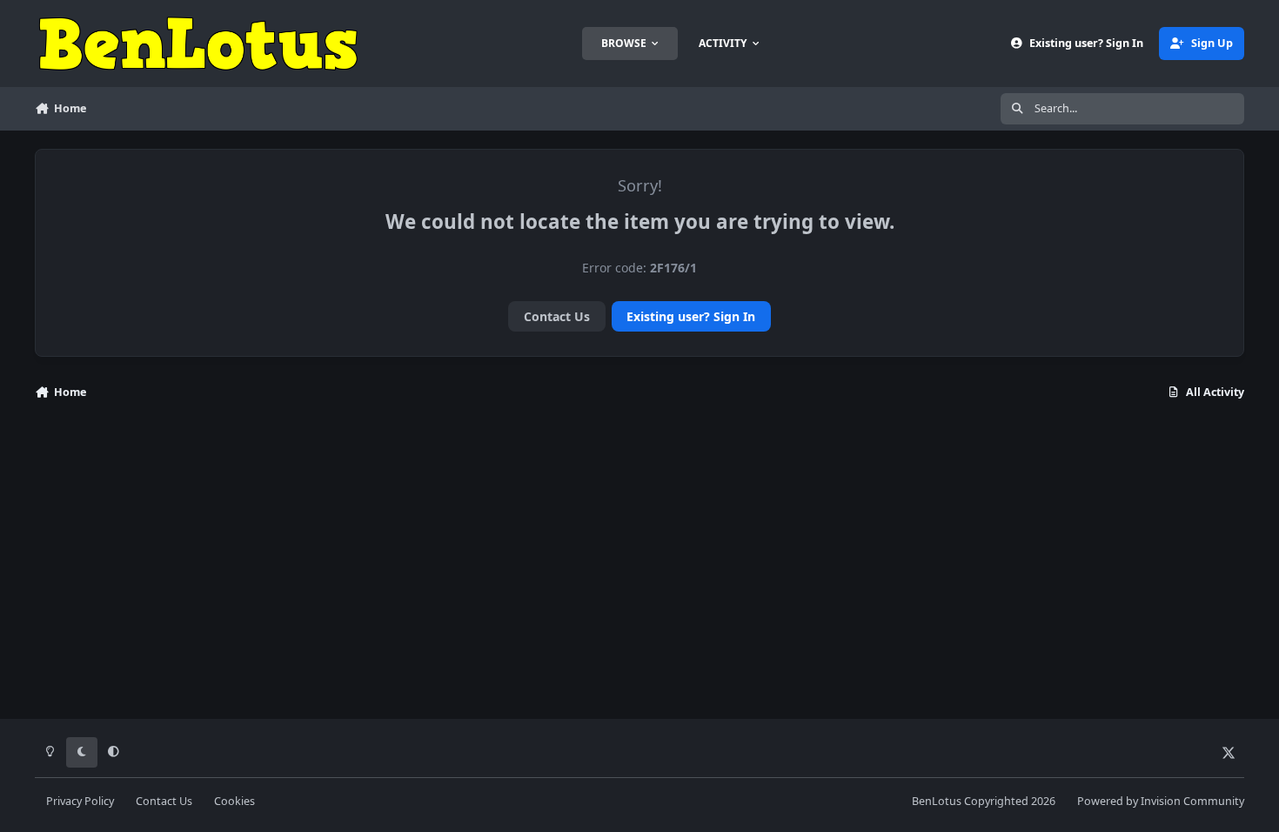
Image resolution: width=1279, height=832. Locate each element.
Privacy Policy (80, 801)
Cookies (234, 801)
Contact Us (557, 316)
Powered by (1160, 801)
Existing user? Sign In (690, 316)
